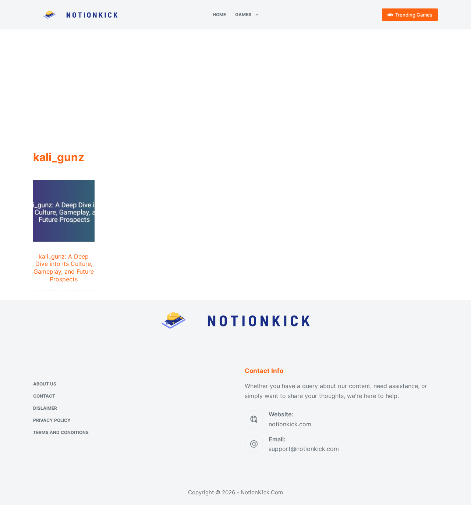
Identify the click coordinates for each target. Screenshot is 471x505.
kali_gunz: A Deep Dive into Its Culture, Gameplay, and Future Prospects (63, 268)
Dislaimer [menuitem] (45, 408)
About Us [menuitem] (44, 384)
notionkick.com (290, 424)
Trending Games (413, 15)
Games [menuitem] (243, 14)
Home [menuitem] (219, 14)
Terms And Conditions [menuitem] (61, 432)
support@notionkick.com (304, 448)
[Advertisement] (235, 84)
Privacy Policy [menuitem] (52, 420)
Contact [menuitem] (44, 396)
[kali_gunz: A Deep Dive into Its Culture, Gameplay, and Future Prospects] (64, 211)
